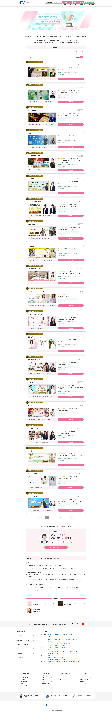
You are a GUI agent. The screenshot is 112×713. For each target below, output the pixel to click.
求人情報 (42, 679)
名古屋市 (75, 651)
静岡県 (53, 653)
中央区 (58, 657)
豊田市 (68, 651)
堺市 (53, 657)
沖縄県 (71, 666)
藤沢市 (62, 643)
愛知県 (49, 649)
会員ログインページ (83, 679)
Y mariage (31, 246)
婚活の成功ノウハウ (83, 4)
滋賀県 (56, 659)
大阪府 (49, 655)
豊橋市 (71, 651)
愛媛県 (74, 661)
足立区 (73, 639)
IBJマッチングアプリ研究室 (83, 684)
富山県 (60, 647)
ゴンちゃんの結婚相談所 (34, 201)
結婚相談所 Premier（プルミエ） (37, 337)
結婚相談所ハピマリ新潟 (34, 359)
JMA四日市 (31, 179)
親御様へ (23, 683)
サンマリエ (62, 677)
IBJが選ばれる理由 (74, 4)
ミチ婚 (30, 451)
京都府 (53, 659)
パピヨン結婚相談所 (33, 473)
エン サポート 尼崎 (33, 428)
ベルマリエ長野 (32, 110)
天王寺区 (62, 657)
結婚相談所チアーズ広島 (34, 269)
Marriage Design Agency (35, 314)
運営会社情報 (43, 675)
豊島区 (56, 639)
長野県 (56, 647)
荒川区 (62, 639)
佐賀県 (49, 666)
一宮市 (49, 651)
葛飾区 (76, 639)
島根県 (53, 661)
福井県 (67, 647)
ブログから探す (20, 657)
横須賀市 (66, 643)
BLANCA (30, 382)
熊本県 (56, 666)
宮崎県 (63, 666)
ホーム (18, 7)
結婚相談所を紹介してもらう (23, 640)
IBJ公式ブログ (92, 4)
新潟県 (53, 647)
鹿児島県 (67, 666)
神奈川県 (50, 641)
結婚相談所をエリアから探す (23, 636)
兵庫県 (49, 659)
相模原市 (58, 643)
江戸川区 (80, 639)
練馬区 (69, 639)
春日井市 (57, 651)
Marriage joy (31, 133)
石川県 (63, 647)
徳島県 (67, 661)
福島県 (70, 634)
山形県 (67, 634)
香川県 (70, 661)
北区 (60, 639)
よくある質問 (24, 685)
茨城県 (56, 645)
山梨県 (49, 647)
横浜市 (69, 643)
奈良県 (60, 659)
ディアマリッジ (32, 65)
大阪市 (49, 657)
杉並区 (53, 639)
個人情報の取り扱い (45, 683)
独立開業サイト (82, 681)
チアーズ (30, 405)
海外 (74, 666)
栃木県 (60, 645)
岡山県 (56, 661)
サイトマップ (82, 675)
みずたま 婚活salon (33, 496)
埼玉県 (49, 645)
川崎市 (54, 643)
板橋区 (66, 639)
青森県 (53, 634)
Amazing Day (31, 224)
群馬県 (63, 645)
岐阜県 (49, 653)
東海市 (64, 651)
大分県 (60, 666)
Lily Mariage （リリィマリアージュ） (38, 291)
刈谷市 (61, 651)
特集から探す (22, 7)
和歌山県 (64, 659)
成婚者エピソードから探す (22, 644)
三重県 (56, 653)
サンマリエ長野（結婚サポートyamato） (39, 156)
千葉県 (53, 645)
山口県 (63, 661)
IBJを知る (66, 4)
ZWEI (61, 679)
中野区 (49, 639)
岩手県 (56, 634)
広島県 (60, 661)
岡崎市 (53, 651)
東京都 (49, 636)
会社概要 (42, 677)
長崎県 (53, 666)
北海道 (49, 634)
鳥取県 (49, 661)
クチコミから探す (20, 649)
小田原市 (50, 643)
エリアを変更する (79, 51)
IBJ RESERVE (82, 677)
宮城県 (60, 634)
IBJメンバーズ (63, 675)
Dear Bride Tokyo (33, 87)
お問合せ (42, 681)
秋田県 (63, 634)
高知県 (77, 661)
